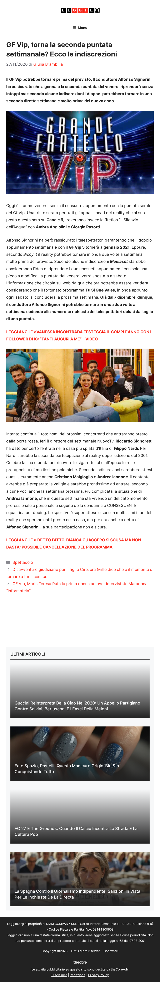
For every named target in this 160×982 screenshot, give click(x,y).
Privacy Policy (98, 975)
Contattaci (111, 951)
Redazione (77, 975)
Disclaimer (59, 975)
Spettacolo (22, 562)
